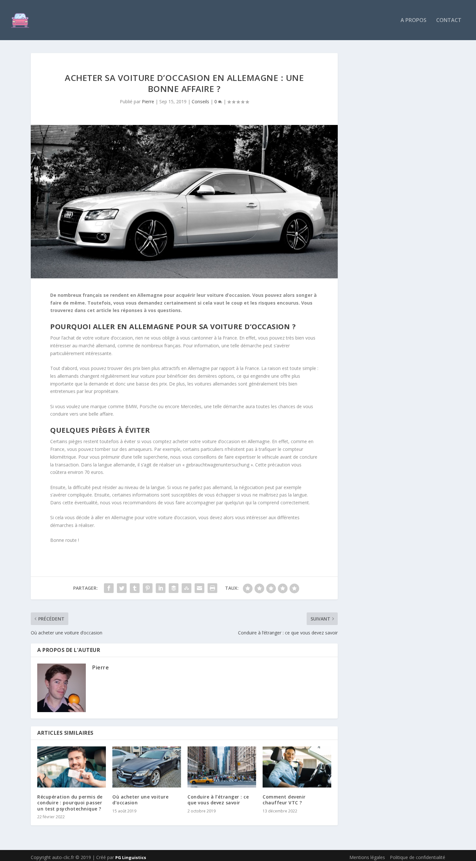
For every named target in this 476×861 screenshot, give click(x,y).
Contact (448, 20)
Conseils (200, 101)
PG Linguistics (130, 857)
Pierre (148, 101)
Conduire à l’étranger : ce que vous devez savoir (218, 800)
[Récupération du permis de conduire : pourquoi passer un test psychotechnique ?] (71, 767)
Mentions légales (367, 857)
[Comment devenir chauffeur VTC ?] (297, 767)
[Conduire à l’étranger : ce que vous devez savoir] (221, 767)
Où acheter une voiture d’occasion (140, 800)
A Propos (413, 20)
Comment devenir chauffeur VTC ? (284, 800)
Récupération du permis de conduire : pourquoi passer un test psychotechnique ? (70, 802)
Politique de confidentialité (417, 857)
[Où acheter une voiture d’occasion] (146, 767)
